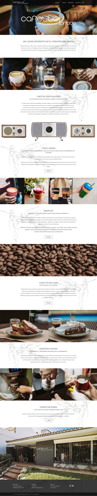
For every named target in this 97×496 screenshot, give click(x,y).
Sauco (65, 227)
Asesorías (70, 2)
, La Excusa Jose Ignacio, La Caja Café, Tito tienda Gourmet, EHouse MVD (49, 229)
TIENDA (48, 171)
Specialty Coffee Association (45, 416)
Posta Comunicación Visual (22, 494)
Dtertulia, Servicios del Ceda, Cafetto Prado (51, 231)
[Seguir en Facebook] (70, 486)
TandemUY (23, 227)
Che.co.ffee (60, 227)
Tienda (57, 2)
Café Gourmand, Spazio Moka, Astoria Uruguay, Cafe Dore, (41, 227)
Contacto (78, 2)
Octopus (37, 494)
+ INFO (48, 420)
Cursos (64, 2)
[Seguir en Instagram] (73, 486)
